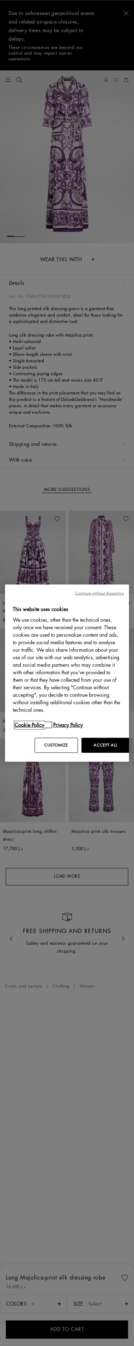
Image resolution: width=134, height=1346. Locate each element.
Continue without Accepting (99, 593)
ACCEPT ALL (105, 745)
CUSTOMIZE (56, 745)
